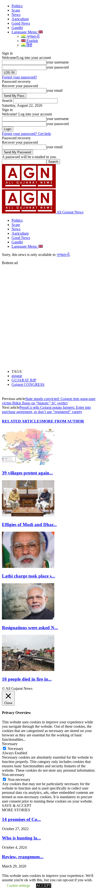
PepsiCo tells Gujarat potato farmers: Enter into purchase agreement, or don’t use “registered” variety (46, 409)
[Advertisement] (49, 315)
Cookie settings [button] (18, 885)
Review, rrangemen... (22, 856)
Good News (21, 23)
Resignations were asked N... (30, 627)
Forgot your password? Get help (26, 134)
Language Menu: (25, 32)
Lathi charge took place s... (28, 576)
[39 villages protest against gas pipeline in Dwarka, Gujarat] (28, 464)
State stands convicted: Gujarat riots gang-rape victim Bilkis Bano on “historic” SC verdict (48, 401)
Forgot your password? (19, 77)
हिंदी (28, 45)
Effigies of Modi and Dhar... (29, 524)
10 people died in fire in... (27, 679)
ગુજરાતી (32, 36)
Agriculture (20, 19)
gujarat (17, 376)
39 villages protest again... (27, 472)
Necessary (15, 749)
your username (57, 62)
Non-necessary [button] (13, 775)
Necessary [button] (10, 744)
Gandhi (17, 28)
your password (57, 67)
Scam (16, 10)
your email (54, 90)
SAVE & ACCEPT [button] (16, 806)
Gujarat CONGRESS (28, 384)
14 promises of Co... (21, 819)
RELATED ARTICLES (22, 421)
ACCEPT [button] (43, 885)
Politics (17, 6)
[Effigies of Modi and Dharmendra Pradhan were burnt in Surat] (28, 515)
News (16, 15)
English (31, 41)
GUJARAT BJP (24, 380)
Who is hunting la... (21, 837)
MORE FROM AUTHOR (63, 421)
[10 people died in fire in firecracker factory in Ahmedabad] (28, 670)
